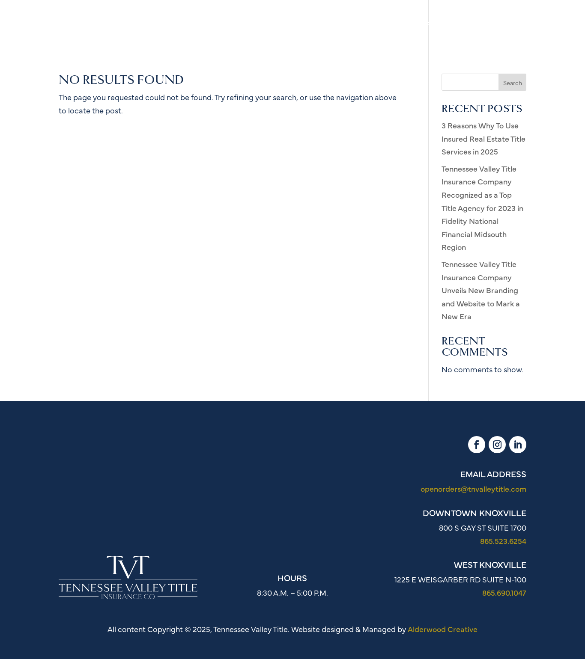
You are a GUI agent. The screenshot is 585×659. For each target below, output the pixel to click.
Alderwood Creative (443, 628)
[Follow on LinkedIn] (517, 444)
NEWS (467, 25)
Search (512, 82)
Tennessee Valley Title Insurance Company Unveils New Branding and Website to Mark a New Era (481, 289)
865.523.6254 (503, 540)
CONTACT (508, 25)
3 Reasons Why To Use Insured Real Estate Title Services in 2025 (483, 138)
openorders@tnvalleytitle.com (473, 488)
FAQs (435, 25)
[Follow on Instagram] (497, 444)
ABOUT (328, 25)
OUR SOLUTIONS (383, 25)
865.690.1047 (504, 592)
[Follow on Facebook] (476, 444)
